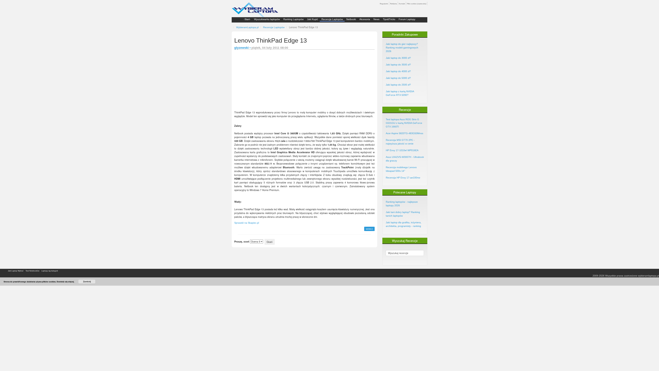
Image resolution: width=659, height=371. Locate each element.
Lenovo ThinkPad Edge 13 (270, 40)
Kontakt (402, 4)
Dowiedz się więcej (65, 281)
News (376, 19)
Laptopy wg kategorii (49, 271)
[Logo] (255, 8)
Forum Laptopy (407, 19)
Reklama (393, 4)
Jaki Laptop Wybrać (16, 271)
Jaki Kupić (312, 19)
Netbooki (351, 19)
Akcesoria (364, 19)
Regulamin (384, 4)
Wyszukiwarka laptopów (267, 19)
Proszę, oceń (241, 241)
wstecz (369, 229)
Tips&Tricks (389, 19)
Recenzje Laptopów (332, 19)
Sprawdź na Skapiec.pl (246, 222)
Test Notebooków (32, 271)
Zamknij (87, 281)
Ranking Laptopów (293, 19)
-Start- (247, 19)
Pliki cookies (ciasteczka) (416, 4)
